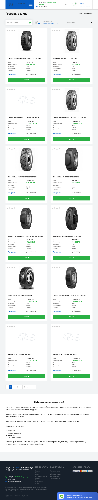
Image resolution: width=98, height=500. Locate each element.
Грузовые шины (55, 473)
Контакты (38, 480)
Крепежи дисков (55, 478)
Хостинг (7, 496)
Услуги (37, 474)
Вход (82, 3)
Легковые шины (55, 471)
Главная (37, 471)
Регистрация (85, 6)
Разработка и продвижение (13, 495)
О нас (37, 483)
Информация (39, 482)
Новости (37, 478)
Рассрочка (12, 74)
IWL (27, 495)
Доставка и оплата (41, 476)
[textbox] (50, 23)
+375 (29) (47, 3)
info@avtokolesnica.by (14, 481)
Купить (26, 80)
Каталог (37, 473)
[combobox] (50, 23)
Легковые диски (55, 474)
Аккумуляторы (54, 476)
